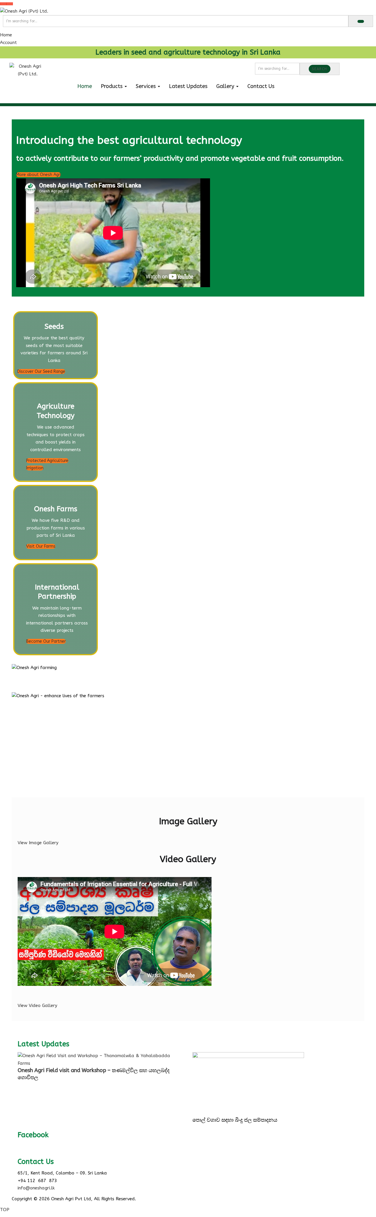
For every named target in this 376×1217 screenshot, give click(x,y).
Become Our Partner (46, 641)
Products (112, 86)
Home (6, 35)
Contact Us (260, 86)
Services (146, 86)
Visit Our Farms (41, 546)
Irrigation (34, 468)
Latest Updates (188, 86)
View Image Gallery (38, 842)
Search (319, 69)
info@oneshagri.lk (36, 1188)
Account (8, 42)
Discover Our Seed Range (41, 371)
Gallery (226, 86)
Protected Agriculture (47, 460)
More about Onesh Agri (38, 174)
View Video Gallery (37, 1005)
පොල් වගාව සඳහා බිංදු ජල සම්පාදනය (234, 1120)
